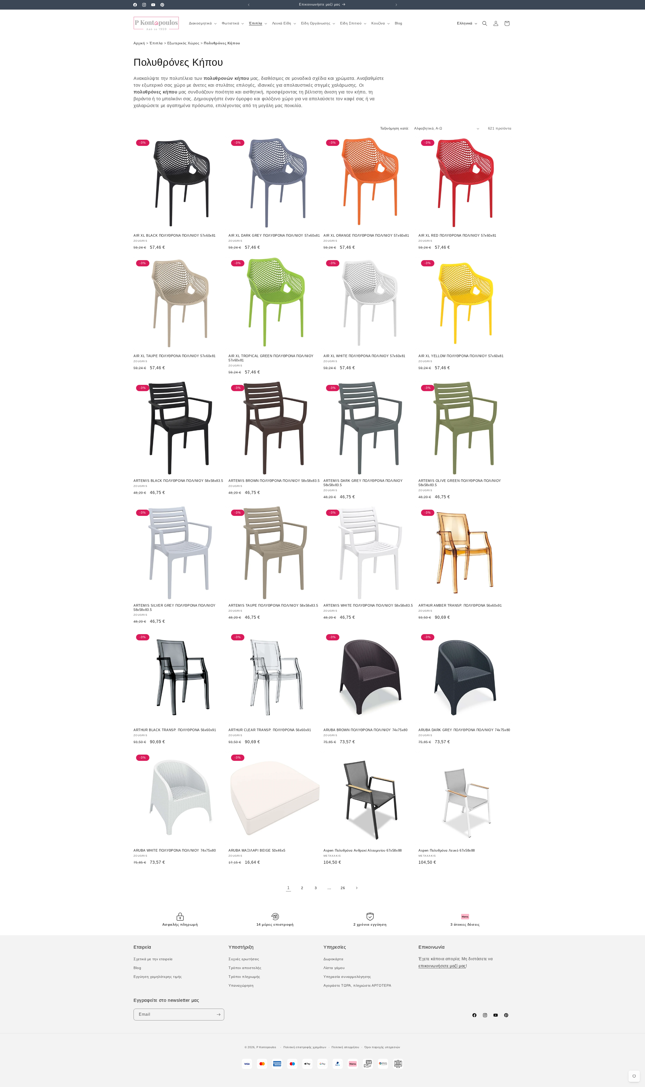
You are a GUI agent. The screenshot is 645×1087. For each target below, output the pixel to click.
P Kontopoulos (266, 1047)
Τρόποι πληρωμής (244, 977)
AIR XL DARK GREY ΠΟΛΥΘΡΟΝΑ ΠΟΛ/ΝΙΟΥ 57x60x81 (274, 235)
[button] (202, 23)
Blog (137, 968)
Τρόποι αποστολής (245, 968)
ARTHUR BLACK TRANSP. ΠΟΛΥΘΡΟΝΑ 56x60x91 (175, 730)
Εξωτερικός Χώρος (183, 43)
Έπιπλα (156, 43)
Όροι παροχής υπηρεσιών (382, 1047)
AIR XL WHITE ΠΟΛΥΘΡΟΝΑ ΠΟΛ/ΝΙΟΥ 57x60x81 (364, 356)
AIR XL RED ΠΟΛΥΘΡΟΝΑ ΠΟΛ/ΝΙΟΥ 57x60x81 (457, 235)
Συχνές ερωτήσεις (244, 959)
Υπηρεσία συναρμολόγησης (347, 977)
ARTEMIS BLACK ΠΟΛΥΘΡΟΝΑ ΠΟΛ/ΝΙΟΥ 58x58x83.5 (178, 481)
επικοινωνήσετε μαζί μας (442, 966)
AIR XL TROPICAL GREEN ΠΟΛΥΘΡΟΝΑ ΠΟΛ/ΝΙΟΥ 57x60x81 (271, 358)
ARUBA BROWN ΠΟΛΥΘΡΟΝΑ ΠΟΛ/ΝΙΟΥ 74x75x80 (365, 730)
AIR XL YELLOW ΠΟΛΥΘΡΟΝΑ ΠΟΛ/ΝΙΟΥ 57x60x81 (461, 356)
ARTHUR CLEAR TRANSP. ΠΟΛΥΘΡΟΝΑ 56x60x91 (270, 730)
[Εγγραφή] (218, 1014)
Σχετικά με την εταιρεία (153, 959)
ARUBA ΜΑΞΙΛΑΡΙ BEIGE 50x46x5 (257, 850)
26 (343, 888)
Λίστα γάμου (334, 968)
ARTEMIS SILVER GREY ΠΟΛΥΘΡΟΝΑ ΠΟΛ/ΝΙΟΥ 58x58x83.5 (175, 608)
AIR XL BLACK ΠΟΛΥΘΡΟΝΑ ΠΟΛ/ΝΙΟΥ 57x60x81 (175, 235)
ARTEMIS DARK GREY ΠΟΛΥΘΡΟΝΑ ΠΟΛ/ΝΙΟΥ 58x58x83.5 (363, 483)
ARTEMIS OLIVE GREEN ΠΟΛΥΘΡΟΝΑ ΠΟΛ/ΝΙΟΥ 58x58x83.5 (459, 483)
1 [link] (288, 888)
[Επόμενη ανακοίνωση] (396, 5)
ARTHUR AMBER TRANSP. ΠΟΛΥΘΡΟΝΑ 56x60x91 (460, 605)
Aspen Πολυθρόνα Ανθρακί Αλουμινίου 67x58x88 (363, 850)
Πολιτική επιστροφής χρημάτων (305, 1047)
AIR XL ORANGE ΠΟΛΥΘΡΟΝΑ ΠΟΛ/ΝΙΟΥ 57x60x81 (366, 235)
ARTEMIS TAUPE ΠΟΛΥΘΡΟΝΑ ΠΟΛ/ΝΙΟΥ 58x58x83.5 (273, 605)
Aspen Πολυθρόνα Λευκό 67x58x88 (446, 850)
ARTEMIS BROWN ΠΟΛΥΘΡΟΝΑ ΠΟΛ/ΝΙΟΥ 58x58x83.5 (274, 481)
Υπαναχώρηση (241, 985)
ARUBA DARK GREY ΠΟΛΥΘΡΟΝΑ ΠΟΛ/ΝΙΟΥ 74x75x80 (464, 730)
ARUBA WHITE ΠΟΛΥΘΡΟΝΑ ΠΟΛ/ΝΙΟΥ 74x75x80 (175, 850)
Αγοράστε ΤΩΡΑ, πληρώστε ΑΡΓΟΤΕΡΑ (357, 985)
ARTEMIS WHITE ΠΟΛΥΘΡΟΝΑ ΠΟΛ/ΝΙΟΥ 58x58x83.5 (368, 605)
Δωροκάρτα (333, 959)
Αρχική (139, 43)
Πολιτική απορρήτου (345, 1047)
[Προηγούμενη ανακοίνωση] (248, 5)
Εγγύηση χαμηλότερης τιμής (158, 977)
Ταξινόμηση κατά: (394, 128)
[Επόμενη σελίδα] (356, 887)
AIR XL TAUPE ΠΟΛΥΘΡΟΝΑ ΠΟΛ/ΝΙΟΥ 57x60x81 (175, 356)
